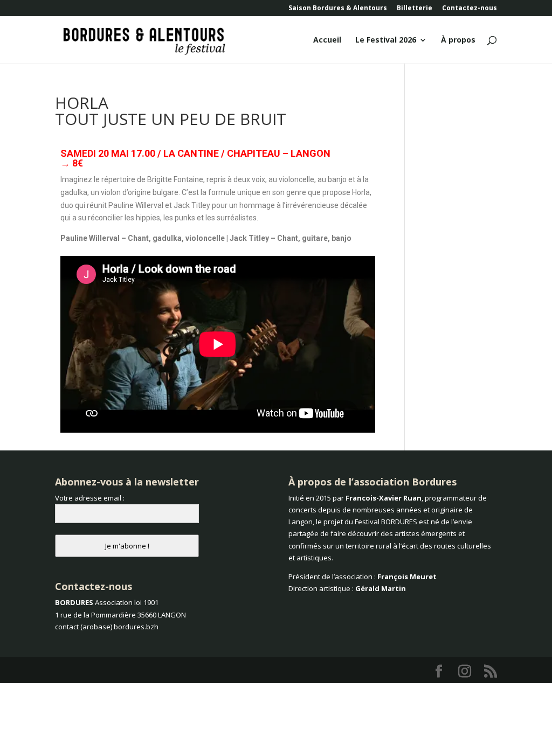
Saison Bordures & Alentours (337, 8)
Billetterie (414, 8)
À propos (458, 40)
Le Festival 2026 (385, 40)
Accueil (327, 40)
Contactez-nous (469, 8)
